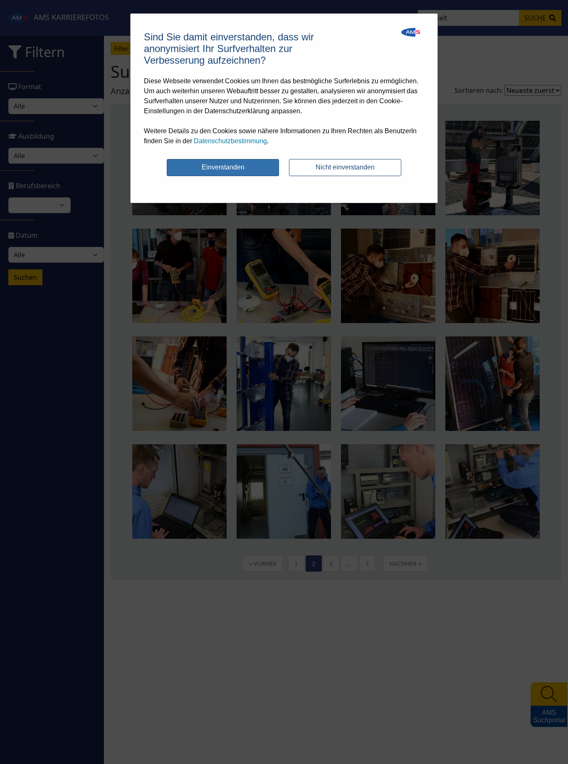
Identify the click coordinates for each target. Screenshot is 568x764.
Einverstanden (223, 167)
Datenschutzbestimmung (230, 140)
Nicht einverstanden (345, 167)
